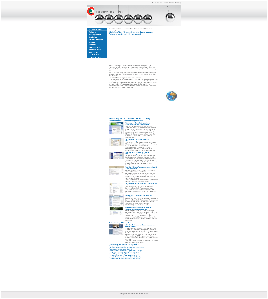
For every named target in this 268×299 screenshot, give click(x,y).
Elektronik (92, 45)
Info (152, 3)
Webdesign (93, 37)
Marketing (92, 32)
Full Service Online (95, 29)
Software (92, 42)
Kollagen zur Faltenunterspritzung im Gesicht (122, 246)
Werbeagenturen (95, 34)
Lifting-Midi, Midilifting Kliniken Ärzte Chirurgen (123, 255)
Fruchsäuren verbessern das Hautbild (120, 249)
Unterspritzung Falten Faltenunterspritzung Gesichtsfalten (126, 247)
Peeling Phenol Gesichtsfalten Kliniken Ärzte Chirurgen (125, 250)
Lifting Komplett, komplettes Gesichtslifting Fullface (124, 258)
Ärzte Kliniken (94, 52)
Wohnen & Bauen (95, 50)
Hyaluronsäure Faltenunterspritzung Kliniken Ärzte (124, 244)
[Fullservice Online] (90, 11)
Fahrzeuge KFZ (94, 47)
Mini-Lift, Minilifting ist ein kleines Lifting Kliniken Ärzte (125, 257)
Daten (166, 3)
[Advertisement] (133, 50)
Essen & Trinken (94, 57)
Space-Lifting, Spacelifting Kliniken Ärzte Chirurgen (124, 254)
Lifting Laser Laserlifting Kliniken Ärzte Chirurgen (124, 252)
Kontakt (171, 3)
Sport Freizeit (94, 55)
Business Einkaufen (96, 39)
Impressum (159, 3)
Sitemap (178, 3)
